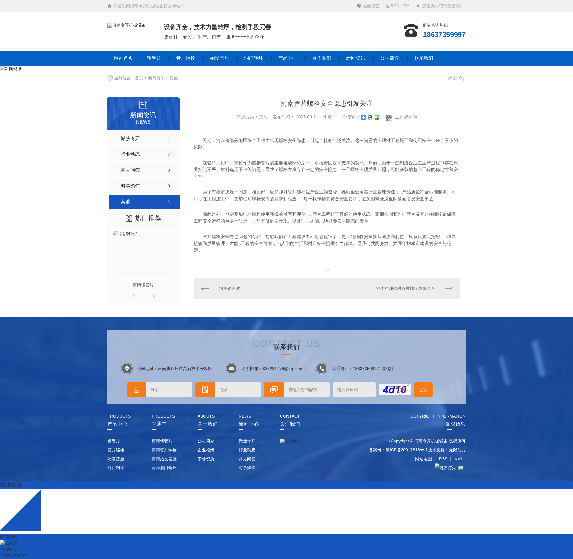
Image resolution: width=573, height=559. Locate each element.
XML (407, 6)
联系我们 (423, 58)
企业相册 (206, 449)
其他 (174, 78)
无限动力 (457, 449)
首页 (139, 78)
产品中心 (287, 58)
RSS (395, 6)
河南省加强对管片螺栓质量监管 (405, 288)
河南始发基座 (164, 458)
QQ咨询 (7, 537)
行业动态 (247, 449)
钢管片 (154, 58)
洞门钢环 (253, 58)
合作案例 (321, 58)
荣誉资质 (206, 458)
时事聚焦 (247, 467)
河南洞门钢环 (164, 467)
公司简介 (389, 58)
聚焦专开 (247, 440)
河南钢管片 (143, 284)
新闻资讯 (355, 58)
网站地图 (423, 458)
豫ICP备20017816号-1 (407, 449)
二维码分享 (406, 117)
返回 (452, 78)
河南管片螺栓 (164, 449)
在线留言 (371, 6)
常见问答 (247, 458)
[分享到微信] (377, 117)
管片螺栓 (185, 58)
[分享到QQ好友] (370, 117)
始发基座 (219, 58)
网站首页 (123, 58)
